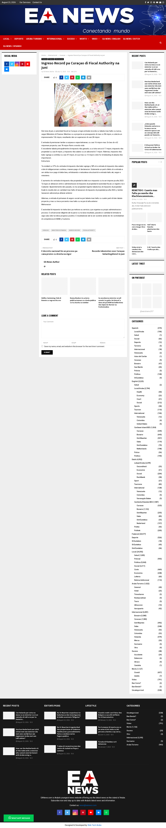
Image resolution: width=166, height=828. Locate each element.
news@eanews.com (87, 805)
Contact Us (37, 2)
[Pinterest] (83, 812)
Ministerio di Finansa (59, 230)
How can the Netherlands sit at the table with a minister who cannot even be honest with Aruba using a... (153, 108)
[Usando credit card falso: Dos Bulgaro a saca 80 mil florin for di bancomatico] (91, 715)
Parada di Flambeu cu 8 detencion (107, 742)
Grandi (137, 672)
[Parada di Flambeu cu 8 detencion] (91, 744)
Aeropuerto (138, 609)
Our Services (25, 2)
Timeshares (139, 594)
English (135, 381)
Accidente (138, 655)
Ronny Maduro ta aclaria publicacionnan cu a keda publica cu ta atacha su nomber (83, 300)
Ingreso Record (74, 230)
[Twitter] (67, 812)
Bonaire (137, 364)
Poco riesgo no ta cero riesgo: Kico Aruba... (139, 227)
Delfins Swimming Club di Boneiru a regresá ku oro (51, 299)
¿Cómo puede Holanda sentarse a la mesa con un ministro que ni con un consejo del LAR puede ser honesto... (153, 129)
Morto (83, 39)
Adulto (137, 676)
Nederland (141, 523)
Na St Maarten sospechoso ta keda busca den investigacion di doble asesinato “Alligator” (69, 715)
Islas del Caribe (140, 356)
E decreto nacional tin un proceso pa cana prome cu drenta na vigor (59, 252)
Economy (140, 396)
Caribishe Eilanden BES (143, 502)
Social (136, 339)
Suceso (71, 39)
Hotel (136, 591)
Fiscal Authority (89, 230)
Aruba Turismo (34, 39)
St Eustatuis (136, 541)
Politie (136, 527)
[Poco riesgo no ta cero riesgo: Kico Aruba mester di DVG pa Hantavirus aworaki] (139, 217)
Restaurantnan (140, 598)
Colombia (140, 420)
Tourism (137, 410)
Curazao (137, 360)
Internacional (54, 39)
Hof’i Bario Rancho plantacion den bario (153, 228)
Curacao (44, 59)
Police (136, 452)
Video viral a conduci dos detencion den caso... (137, 250)
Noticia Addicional (141, 580)
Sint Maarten (142, 438)
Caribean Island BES (142, 427)
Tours (136, 601)
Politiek (137, 530)
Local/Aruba (139, 332)
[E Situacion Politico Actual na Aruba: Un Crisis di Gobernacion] (137, 148)
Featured (51, 59)
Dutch (134, 459)
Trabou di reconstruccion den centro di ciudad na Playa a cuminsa (68, 748)
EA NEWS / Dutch (131, 39)
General (137, 587)
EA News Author (48, 71)
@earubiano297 (146, 311)
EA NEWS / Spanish (12, 46)
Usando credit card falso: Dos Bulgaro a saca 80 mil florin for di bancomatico (110, 715)
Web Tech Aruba (94, 825)
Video (94, 39)
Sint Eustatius (142, 445)
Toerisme (138, 484)
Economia (138, 573)
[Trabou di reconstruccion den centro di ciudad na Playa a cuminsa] (50, 749)
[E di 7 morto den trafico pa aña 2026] (154, 240)
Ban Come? (136, 683)
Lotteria (137, 577)
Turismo (137, 346)
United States (142, 424)
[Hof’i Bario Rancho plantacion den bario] (154, 217)
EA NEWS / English (111, 39)
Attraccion (138, 605)
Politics (137, 456)
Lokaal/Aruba (139, 463)
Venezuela (138, 353)
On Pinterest (138, 277)
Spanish (135, 328)
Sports (137, 406)
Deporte (18, 39)
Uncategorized (138, 690)
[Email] (98, 812)
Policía (137, 371)
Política (137, 374)
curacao (46, 230)
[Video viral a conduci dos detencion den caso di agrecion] (139, 240)
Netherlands (142, 449)
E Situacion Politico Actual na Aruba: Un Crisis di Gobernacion (153, 147)
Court (139, 399)
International (139, 413)
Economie (141, 470)
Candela (137, 665)
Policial (137, 559)
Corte (136, 569)
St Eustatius (139, 378)
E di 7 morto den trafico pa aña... (153, 248)
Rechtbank (141, 477)
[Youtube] (90, 812)
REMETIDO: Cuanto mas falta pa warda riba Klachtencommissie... (144, 193)
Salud (136, 335)
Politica (137, 562)
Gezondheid (142, 466)
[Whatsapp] (106, 812)
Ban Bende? (136, 687)
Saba (139, 442)
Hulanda (137, 637)
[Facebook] (59, 812)
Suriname (138, 644)
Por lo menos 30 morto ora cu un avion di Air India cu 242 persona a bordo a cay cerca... (109, 729)
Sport (136, 481)
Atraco (137, 662)
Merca (136, 640)
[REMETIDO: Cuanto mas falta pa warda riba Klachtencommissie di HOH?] (147, 178)
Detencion (138, 658)
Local (6, 39)
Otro (136, 648)
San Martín (138, 367)
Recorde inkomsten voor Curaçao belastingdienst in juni (108, 252)
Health (139, 392)
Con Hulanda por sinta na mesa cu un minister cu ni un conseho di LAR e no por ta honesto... (152, 67)
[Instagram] (75, 812)
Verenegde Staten (144, 498)
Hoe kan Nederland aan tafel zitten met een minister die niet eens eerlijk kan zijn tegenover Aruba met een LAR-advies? (153, 87)
